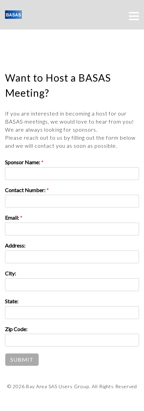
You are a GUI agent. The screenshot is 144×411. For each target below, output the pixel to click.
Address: (15, 245)
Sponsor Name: (24, 162)
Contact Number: (27, 190)
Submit (21, 359)
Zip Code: (16, 329)
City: (10, 273)
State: (11, 301)
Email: (13, 217)
